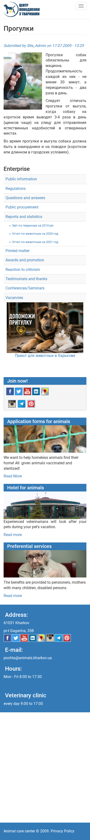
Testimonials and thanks (26, 279)
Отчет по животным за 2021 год (35, 242)
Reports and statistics (24, 216)
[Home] (21, 9)
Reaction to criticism (23, 269)
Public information (21, 179)
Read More (13, 476)
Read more (13, 534)
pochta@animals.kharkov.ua (28, 658)
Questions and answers (25, 198)
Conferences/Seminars (25, 288)
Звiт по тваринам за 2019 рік (33, 225)
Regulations (16, 188)
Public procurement (22, 207)
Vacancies (14, 297)
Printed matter (18, 250)
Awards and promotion (25, 260)
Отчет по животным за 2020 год (35, 233)
